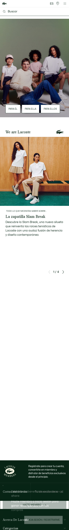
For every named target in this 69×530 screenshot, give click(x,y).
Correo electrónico (15, 491)
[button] (58, 3)
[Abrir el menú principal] (65, 3)
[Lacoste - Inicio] (4, 3)
